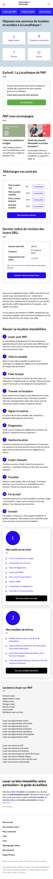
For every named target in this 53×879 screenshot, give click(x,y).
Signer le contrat (16, 411)
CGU (5, 836)
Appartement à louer (11, 698)
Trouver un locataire (18, 391)
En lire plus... (8, 806)
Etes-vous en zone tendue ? (20, 577)
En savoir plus (26, 102)
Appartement (14, 40)
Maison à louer (9, 696)
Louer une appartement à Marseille (17, 723)
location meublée (37, 797)
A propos (21, 872)
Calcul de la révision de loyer (21, 591)
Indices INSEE (15, 581)
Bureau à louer (9, 707)
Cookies (44, 870)
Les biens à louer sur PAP (17, 687)
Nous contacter (9, 831)
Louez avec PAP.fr (16, 572)
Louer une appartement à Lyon (15, 726)
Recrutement (8, 850)
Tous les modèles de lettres (26, 670)
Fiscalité (11, 477)
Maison (14, 56)
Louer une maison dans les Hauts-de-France (21, 754)
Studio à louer (8, 701)
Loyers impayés (15, 459)
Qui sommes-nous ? (11, 827)
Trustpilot (42, 861)
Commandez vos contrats (19, 563)
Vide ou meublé (28, 12)
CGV (5, 841)
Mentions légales (19, 870)
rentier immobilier (17, 792)
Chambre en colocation (39, 40)
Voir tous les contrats (26, 215)
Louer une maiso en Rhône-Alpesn (17, 756)
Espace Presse (9, 855)
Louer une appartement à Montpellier (18, 734)
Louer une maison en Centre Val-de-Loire (20, 759)
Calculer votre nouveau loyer (26, 275)
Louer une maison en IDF (13, 745)
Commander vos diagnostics (21, 586)
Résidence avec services (13, 712)
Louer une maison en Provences (16, 751)
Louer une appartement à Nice (15, 737)
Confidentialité (33, 870)
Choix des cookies (10, 872)
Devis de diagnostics (17, 567)
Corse (14, 265)
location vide (8, 800)
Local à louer (8, 709)
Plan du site (8, 822)
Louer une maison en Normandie (16, 762)
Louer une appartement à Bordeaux (17, 731)
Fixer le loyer (45, 12)
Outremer (22, 265)
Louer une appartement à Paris (16, 720)
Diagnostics (13, 425)
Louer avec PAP (9, 12)
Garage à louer (9, 704)
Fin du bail (12, 494)
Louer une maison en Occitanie (15, 748)
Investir (10, 511)
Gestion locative (16, 440)
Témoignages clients (11, 845)
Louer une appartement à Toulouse (17, 729)
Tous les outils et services (27, 598)
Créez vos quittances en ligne (21, 558)
